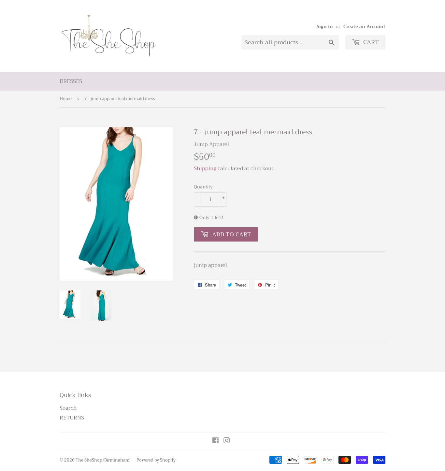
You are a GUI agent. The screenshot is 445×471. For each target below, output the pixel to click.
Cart (370, 42)
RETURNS (72, 417)
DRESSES (71, 81)
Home (66, 98)
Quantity (203, 186)
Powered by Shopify (156, 460)
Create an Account (364, 26)
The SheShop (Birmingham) (103, 460)
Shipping (205, 168)
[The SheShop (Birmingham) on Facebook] (215, 441)
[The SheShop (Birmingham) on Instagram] (226, 441)
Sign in (325, 26)
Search (68, 408)
